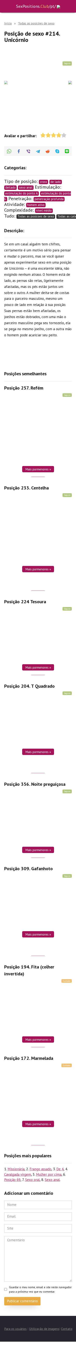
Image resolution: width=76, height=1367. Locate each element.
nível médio (44, 210)
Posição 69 (12, 1179)
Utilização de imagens (44, 1329)
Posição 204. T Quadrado (29, 686)
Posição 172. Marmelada (28, 1058)
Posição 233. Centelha (26, 488)
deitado (10, 187)
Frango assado (40, 1169)
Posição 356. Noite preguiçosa (34, 784)
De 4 (60, 1169)
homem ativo (36, 205)
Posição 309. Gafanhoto (28, 869)
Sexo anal (52, 1179)
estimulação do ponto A (21, 193)
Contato (66, 1329)
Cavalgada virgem (17, 1174)
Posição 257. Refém (23, 388)
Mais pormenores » (38, 469)
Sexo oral (32, 1179)
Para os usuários (15, 1329)
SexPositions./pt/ (36, 6)
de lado (55, 182)
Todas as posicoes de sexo (36, 216)
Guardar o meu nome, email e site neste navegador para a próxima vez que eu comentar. (40, 1289)
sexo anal (26, 187)
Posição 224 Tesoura (25, 602)
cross (43, 182)
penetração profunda (49, 199)
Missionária (16, 1169)
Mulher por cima (48, 1174)
